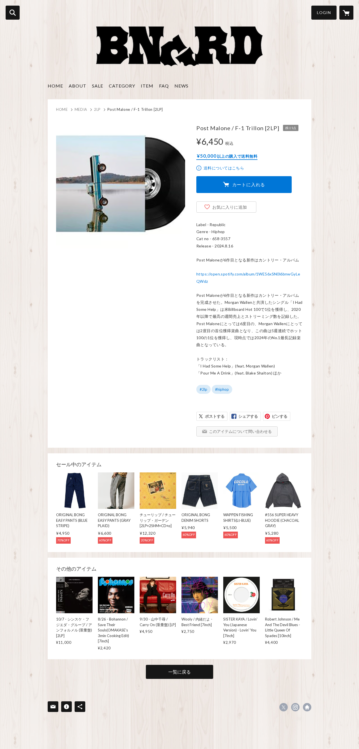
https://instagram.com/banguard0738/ (295, 707)
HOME (55, 85)
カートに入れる (248, 184)
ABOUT (77, 85)
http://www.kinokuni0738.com (307, 707)
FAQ (164, 85)
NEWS (181, 85)
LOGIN (324, 12)
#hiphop (222, 389)
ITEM (147, 85)
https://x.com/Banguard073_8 (283, 707)
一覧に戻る (179, 671)
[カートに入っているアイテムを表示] (346, 13)
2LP (97, 109)
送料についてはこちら (224, 168)
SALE (97, 85)
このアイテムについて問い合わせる (240, 431)
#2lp (203, 389)
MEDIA (81, 109)
